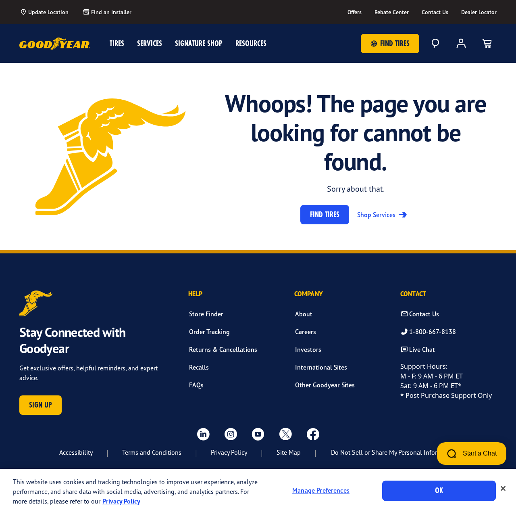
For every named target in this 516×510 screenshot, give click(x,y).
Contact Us (435, 12)
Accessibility (76, 452)
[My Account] (461, 43)
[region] (258, 489)
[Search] (435, 43)
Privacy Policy (229, 452)
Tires (117, 43)
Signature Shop (199, 43)
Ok (439, 490)
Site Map (289, 452)
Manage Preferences (321, 491)
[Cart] (487, 43)
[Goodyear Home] (54, 44)
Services (149, 43)
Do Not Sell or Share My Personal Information (393, 452)
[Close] (503, 488)
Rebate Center (392, 12)
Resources (250, 43)
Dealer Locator (479, 12)
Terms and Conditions (151, 452)
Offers (354, 12)
